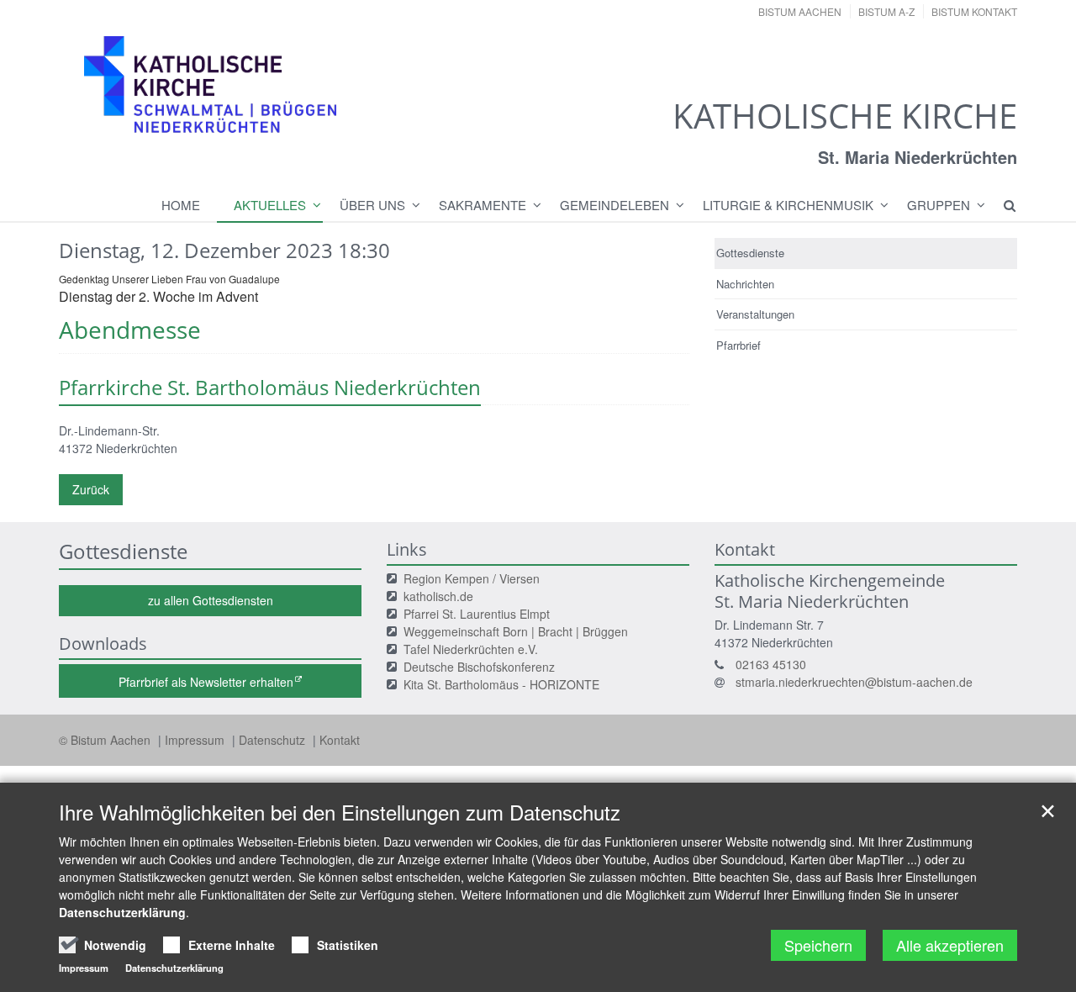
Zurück (90, 489)
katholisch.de (438, 596)
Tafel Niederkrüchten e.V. (471, 649)
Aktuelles (270, 205)
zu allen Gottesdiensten (210, 600)
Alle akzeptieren (950, 945)
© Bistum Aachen (106, 739)
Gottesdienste (750, 253)
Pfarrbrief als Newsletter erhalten (206, 681)
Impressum (196, 739)
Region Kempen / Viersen (472, 578)
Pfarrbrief (738, 345)
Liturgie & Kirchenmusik (788, 205)
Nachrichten (745, 284)
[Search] (1002, 205)
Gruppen (938, 205)
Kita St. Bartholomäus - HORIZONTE (501, 684)
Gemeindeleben (614, 205)
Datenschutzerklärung (122, 912)
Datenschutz (274, 739)
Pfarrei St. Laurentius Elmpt (477, 613)
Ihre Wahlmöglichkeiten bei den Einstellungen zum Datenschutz (339, 812)
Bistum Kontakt (974, 11)
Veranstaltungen (755, 314)
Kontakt (339, 739)
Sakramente (482, 205)
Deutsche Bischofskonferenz (479, 666)
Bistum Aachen (799, 11)
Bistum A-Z (886, 11)
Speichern (818, 945)
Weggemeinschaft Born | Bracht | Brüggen (516, 631)
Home (180, 205)
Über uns (372, 205)
